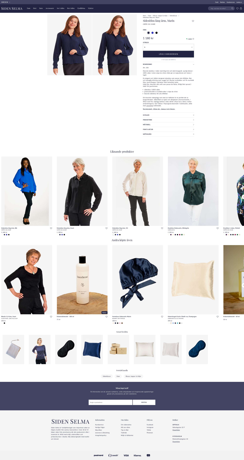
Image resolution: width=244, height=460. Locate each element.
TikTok (149, 430)
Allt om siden (125, 427)
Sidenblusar (174, 15)
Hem (144, 15)
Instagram (150, 427)
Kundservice (231, 2)
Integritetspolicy (100, 435)
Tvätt (217, 2)
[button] (168, 47)
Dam (149, 15)
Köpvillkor (98, 430)
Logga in (239, 2)
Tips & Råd (124, 430)
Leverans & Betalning (102, 433)
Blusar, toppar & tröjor (160, 15)
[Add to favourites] (193, 21)
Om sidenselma (126, 425)
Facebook (150, 425)
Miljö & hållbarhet (127, 435)
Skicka (144, 402)
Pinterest (150, 433)
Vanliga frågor (100, 427)
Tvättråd (124, 433)
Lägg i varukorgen (168, 54)
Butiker (222, 2)
